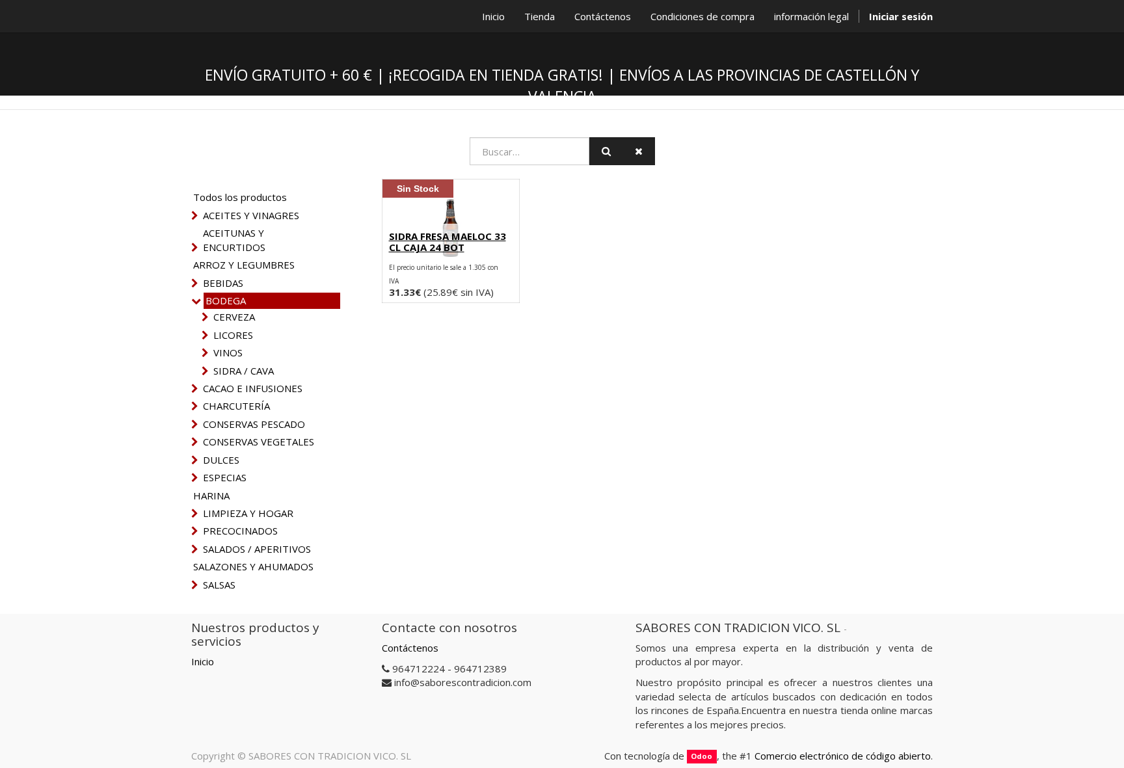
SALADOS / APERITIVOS (257, 548)
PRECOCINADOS (240, 530)
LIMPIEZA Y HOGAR (248, 513)
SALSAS (219, 584)
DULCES (221, 459)
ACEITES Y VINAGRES (251, 215)
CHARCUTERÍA (236, 405)
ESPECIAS (225, 477)
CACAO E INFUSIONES (252, 388)
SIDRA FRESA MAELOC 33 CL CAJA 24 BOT (447, 242)
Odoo (701, 756)
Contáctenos (410, 647)
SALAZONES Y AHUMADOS (253, 566)
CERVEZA (234, 316)
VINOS (228, 352)
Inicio (202, 661)
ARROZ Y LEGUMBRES (244, 264)
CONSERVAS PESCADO (254, 423)
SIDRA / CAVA (243, 370)
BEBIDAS (223, 282)
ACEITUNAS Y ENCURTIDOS (234, 239)
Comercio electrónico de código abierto (843, 755)
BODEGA (226, 300)
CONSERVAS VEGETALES (258, 441)
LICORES (233, 334)
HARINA (211, 495)
